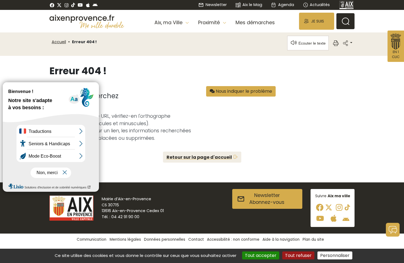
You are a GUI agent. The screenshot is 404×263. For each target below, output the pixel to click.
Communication (91, 239)
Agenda (286, 4)
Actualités (320, 4)
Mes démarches (255, 22)
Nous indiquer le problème (243, 91)
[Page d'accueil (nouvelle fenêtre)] (347, 5)
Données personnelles (164, 239)
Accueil (59, 42)
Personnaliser (335, 255)
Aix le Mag (252, 4)
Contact (196, 239)
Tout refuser (298, 255)
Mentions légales (125, 239)
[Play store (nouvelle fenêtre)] (95, 5)
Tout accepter (260, 255)
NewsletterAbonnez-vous (266, 199)
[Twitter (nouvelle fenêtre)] (59, 5)
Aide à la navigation (281, 239)
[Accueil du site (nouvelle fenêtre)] (86, 19)
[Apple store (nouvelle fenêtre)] (87, 5)
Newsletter (216, 4)
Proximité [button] (209, 22)
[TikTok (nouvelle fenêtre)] (73, 5)
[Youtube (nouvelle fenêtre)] (80, 5)
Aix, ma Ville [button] (169, 22)
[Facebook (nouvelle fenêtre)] (52, 5)
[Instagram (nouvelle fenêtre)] (66, 5)
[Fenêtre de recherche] (345, 21)
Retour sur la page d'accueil (199, 157)
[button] (316, 21)
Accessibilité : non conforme (233, 239)
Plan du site (313, 239)
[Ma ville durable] (101, 25)
